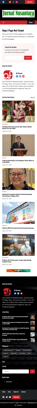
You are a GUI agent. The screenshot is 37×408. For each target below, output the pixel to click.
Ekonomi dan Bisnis (8, 350)
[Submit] (32, 371)
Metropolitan (5, 124)
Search (28, 58)
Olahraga (22, 353)
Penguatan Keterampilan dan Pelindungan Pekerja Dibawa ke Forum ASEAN (18, 161)
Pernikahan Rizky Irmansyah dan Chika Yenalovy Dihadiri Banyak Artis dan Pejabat (17, 127)
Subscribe (16, 397)
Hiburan (18, 350)
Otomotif (5, 356)
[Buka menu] (3, 22)
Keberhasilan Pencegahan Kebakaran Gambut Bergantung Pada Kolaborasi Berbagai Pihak (17, 195)
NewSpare (31, 403)
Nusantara (4, 191)
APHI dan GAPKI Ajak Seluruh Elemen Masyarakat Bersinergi (18, 228)
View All (32, 97)
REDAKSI (9, 382)
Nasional (4, 157)
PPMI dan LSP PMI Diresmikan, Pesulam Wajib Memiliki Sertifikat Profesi (16, 261)
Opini (29, 353)
